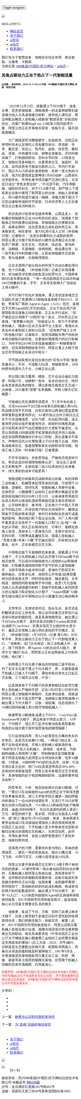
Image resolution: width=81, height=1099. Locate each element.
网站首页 (16, 31)
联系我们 (16, 49)
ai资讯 (14, 40)
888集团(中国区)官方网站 (35, 66)
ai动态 (14, 44)
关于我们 (16, 35)
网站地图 (33, 1082)
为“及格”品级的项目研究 (33, 1024)
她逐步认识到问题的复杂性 (35, 1016)
